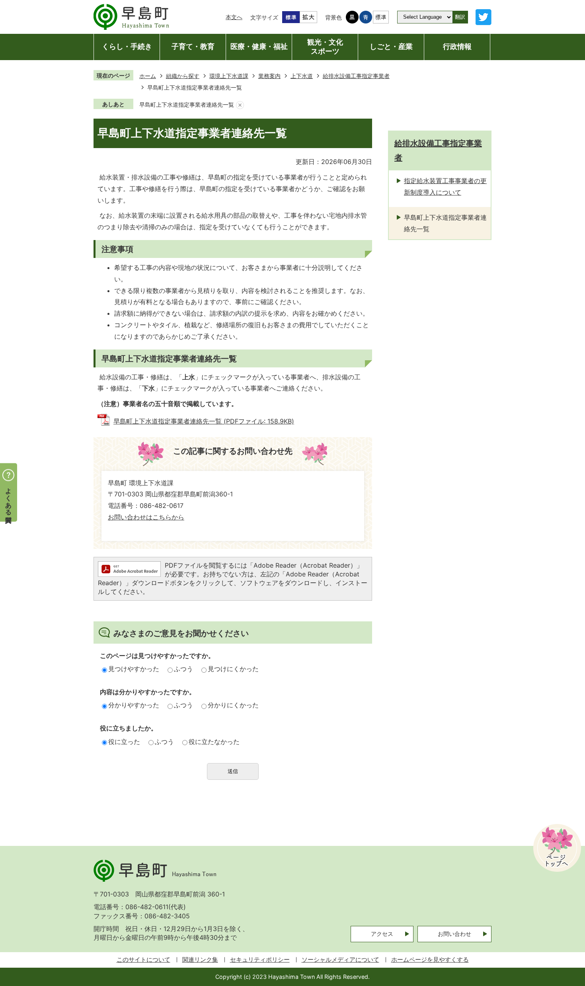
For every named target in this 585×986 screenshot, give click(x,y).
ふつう (183, 669)
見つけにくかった (233, 669)
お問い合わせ (454, 933)
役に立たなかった (214, 742)
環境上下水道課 (228, 75)
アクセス (382, 933)
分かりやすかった (133, 705)
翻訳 (460, 17)
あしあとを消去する (240, 105)
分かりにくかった (233, 705)
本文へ (234, 17)
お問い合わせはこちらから (146, 517)
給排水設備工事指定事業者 (356, 75)
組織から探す (182, 75)
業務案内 (269, 75)
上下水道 (302, 75)
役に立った (124, 742)
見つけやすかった (133, 669)
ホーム (147, 75)
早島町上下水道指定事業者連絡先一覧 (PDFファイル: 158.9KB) (203, 421)
